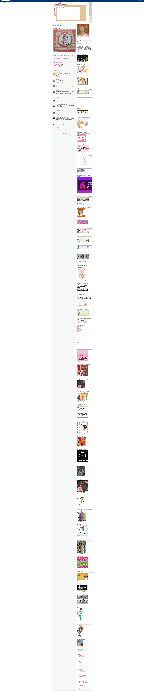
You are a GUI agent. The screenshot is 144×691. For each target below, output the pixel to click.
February (80, 684)
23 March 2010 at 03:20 (59, 82)
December (81, 655)
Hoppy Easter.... (81, 668)
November (81, 656)
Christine (78, 328)
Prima (78, 343)
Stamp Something (56, 64)
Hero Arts (78, 331)
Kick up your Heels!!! (82, 677)
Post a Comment (56, 129)
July (80, 661)
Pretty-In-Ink (58, 72)
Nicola (78, 342)
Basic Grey (79, 326)
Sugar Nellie (79, 344)
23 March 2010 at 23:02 (59, 110)
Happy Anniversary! (82, 674)
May (80, 663)
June (80, 662)
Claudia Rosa (79, 329)
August (80, 660)
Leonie (78, 334)
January (80, 685)
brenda (57, 90)
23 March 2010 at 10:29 (59, 102)
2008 (79, 688)
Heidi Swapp (79, 330)
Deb (56, 84)
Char (77, 327)
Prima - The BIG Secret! (83, 682)
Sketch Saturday (56, 58)
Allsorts (54, 65)
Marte (78, 338)
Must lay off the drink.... (83, 675)
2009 (79, 687)
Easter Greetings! (56, 28)
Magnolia (78, 337)
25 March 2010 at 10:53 (59, 127)
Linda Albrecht (79, 335)
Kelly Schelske (58, 79)
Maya (78, 339)
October (80, 657)
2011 (79, 653)
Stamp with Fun (56, 60)
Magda (57, 122)
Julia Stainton (79, 332)
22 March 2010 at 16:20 (59, 78)
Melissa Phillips (79, 341)
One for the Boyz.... (82, 680)
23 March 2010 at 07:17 (59, 97)
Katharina (78, 333)
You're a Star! (81, 670)
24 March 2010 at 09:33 (59, 114)
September (81, 658)
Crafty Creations (56, 62)
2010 (79, 654)
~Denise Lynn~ (58, 116)
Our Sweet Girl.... (82, 676)
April (80, 664)
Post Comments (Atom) (62, 133)
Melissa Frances (79, 340)
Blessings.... (81, 669)
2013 (79, 650)
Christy (57, 111)
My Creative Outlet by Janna (60, 104)
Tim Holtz (78, 345)
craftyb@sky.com (82, 51)
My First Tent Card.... (82, 681)
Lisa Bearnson (79, 336)
